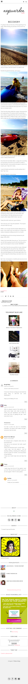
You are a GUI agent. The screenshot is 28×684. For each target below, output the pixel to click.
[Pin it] (13, 296)
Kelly (5, 405)
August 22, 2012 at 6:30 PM (9, 466)
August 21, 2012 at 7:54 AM (9, 438)
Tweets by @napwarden (6, 653)
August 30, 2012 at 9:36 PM (12, 480)
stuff (2, 291)
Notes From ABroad (9, 436)
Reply (26, 401)
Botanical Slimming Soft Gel (14, 590)
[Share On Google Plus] (11, 296)
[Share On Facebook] (8, 296)
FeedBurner (17, 645)
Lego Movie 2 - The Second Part (15, 566)
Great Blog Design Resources (14, 581)
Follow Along (17, 661)
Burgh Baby (7, 384)
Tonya (5, 464)
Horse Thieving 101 (11, 573)
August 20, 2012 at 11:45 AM (9, 424)
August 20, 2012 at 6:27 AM (9, 407)
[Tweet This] (6, 296)
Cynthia (9, 478)
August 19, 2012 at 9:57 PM (8, 386)
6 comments (4, 290)
